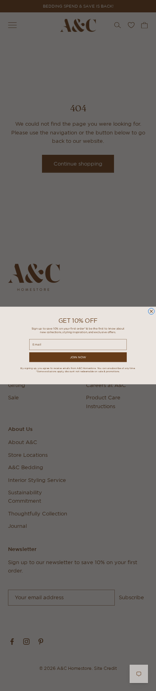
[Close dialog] (151, 311)
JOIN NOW (78, 357)
